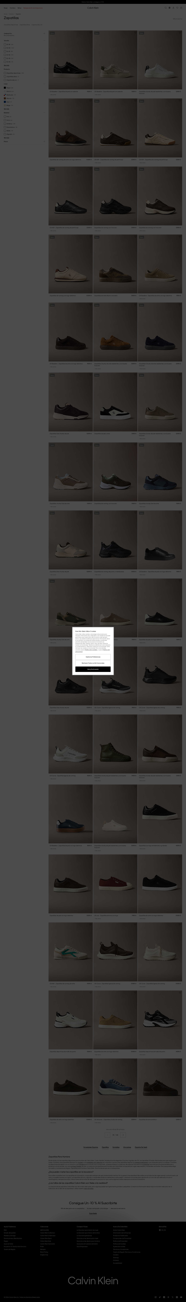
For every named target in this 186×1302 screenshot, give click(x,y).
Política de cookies (91, 650)
